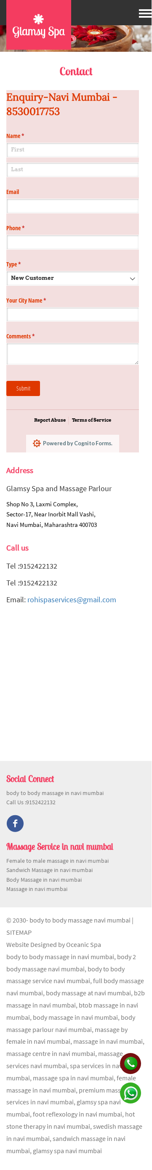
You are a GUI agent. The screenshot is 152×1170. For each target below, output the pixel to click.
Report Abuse (50, 420)
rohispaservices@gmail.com (71, 599)
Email (12, 192)
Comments (30, 336)
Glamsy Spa (38, 31)
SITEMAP (19, 932)
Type (23, 264)
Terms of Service (91, 420)
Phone (25, 228)
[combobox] (72, 278)
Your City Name (36, 300)
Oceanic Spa (83, 944)
